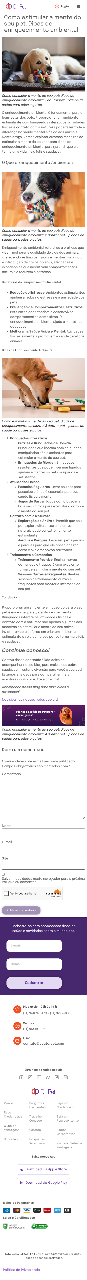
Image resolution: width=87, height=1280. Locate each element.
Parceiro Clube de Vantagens (69, 1145)
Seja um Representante (68, 1118)
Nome (8, 826)
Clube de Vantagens (11, 1128)
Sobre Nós (11, 1139)
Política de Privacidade (21, 1270)
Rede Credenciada (13, 1114)
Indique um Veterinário (37, 1141)
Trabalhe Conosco (35, 1118)
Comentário (12, 774)
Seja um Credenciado (66, 1105)
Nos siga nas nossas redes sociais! (30, 699)
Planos (9, 1103)
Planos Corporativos (66, 1132)
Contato (35, 1130)
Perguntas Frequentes (37, 1105)
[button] (78, 6)
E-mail (8, 842)
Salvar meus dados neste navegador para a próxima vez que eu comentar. (43, 880)
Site (5, 858)
